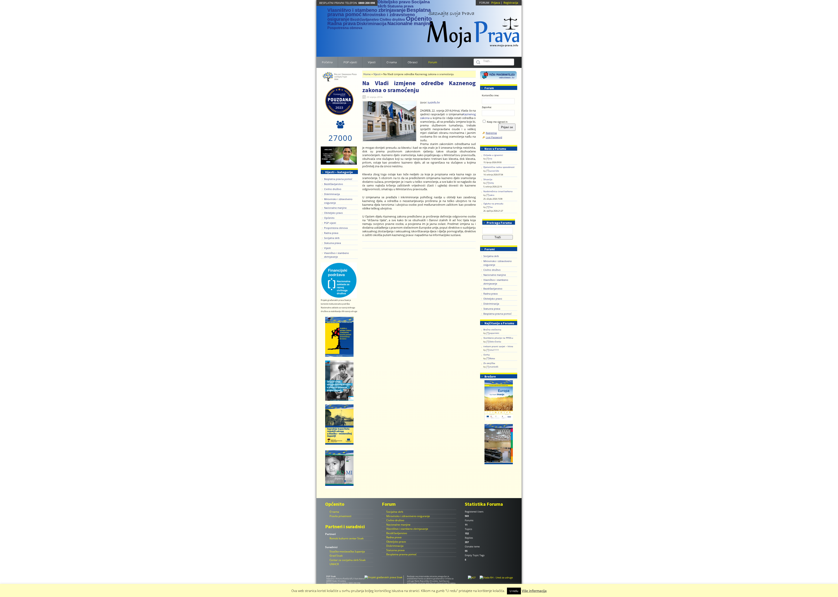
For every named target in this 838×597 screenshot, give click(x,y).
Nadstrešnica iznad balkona (498, 191)
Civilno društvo (392, 19)
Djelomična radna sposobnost (499, 167)
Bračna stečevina (492, 329)
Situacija (487, 179)
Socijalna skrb (332, 238)
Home (367, 74)
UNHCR (334, 564)
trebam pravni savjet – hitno (498, 346)
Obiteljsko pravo (333, 212)
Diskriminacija (371, 23)
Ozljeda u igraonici (493, 155)
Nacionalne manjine (409, 23)
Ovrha (486, 354)
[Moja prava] (474, 27)
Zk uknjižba (489, 363)
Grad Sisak (336, 555)
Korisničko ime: (490, 95)
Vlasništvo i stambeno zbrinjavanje (366, 10)
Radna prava (341, 23)
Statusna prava (400, 6)
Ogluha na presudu (493, 203)
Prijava (495, 3)
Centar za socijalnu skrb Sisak (348, 560)
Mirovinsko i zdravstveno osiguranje (371, 17)
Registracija (510, 3)
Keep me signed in (497, 121)
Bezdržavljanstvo (364, 19)
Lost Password (494, 137)
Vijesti (327, 248)
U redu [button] (514, 591)
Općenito (419, 19)
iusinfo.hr (434, 102)
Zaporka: (487, 107)
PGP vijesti (330, 222)
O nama (334, 511)
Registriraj (491, 133)
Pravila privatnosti (340, 516)
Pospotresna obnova (344, 28)
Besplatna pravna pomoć (338, 179)
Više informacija (534, 590)
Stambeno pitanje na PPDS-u (498, 337)
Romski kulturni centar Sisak (347, 538)
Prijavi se (507, 127)
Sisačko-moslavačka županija (347, 551)
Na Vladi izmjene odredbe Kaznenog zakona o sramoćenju (419, 86)
